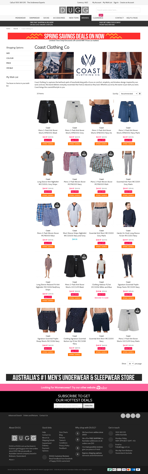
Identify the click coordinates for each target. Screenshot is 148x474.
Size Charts (63, 432)
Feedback (63, 448)
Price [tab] (8, 63)
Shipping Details (48, 440)
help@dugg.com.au (122, 447)
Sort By (115, 94)
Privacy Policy (80, 408)
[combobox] (118, 10)
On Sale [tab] (9, 68)
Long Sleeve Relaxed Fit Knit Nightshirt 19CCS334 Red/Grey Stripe (48, 287)
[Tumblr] (133, 415)
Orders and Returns (30, 415)
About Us (45, 438)
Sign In (116, 3)
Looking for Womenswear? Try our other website (68, 387)
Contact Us (43, 415)
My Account (96, 3)
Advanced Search (15, 415)
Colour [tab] (9, 58)
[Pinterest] (138, 415)
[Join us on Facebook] (123, 415)
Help (44, 432)
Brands (16, 28)
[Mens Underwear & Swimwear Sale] (74, 34)
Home (8, 28)
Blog (61, 435)
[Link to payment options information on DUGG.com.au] (123, 470)
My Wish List (107, 3)
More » (11, 460)
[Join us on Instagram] (128, 415)
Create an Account (127, 3)
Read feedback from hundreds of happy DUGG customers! (60, 458)
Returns (62, 438)
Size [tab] (8, 53)
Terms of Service (88, 408)
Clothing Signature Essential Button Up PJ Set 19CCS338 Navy (75, 341)
